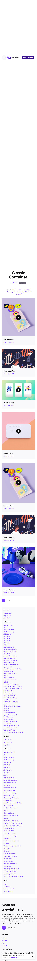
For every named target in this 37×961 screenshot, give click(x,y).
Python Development (10, 715)
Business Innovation (9, 656)
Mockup (11, 342)
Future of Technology (10, 697)
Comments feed (8, 889)
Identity (5, 342)
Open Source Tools (9, 712)
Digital (5, 675)
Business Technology (10, 660)
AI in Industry (7, 640)
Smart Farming (8, 719)
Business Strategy (9, 658)
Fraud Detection (8, 693)
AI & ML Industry (8, 632)
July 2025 (6, 618)
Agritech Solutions (9, 625)
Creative (6, 456)
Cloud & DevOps (8, 662)
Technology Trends (9, 730)
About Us (5, 938)
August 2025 (7, 616)
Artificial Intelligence (10, 649)
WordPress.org (8, 891)
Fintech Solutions (8, 691)
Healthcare (6, 699)
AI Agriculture (7, 636)
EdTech (5, 682)
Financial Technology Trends (12, 686)
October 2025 (7, 613)
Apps (5, 405)
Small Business (8, 717)
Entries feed (7, 886)
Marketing (6, 708)
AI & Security (7, 634)
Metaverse (6, 710)
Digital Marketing (8, 678)
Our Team (5, 940)
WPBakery (15, 283)
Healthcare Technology (10, 702)
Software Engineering (10, 721)
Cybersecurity (7, 667)
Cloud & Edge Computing (11, 664)
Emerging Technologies (10, 684)
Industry (6, 704)
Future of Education (9, 695)
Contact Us (5, 945)
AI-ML (5, 645)
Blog (3, 943)
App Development (9, 647)
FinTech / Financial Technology (13, 688)
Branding (6, 374)
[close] (32, 956)
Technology (7, 723)
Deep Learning (8, 671)
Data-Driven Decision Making (12, 669)
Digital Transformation (10, 680)
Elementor (22, 283)
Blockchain (6, 654)
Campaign (10, 405)
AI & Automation (8, 630)
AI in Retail (6, 643)
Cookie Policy (14, 957)
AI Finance (6, 638)
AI (4, 627)
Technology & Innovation (11, 726)
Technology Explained (10, 728)
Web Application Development (13, 732)
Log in (5, 884)
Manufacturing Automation (12, 706)
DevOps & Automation (10, 673)
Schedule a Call (28, 57)
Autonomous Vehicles (10, 651)
